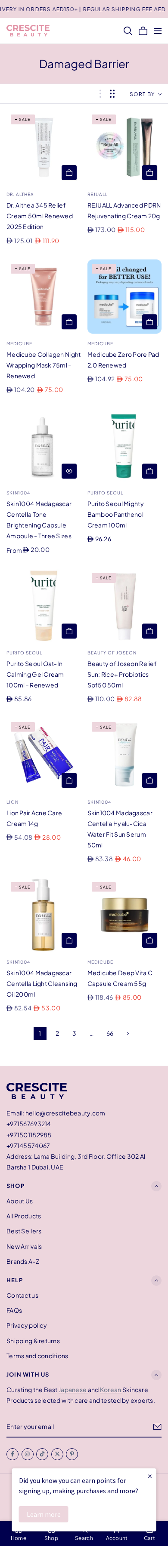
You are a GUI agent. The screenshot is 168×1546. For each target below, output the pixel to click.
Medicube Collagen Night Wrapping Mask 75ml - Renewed (43, 365)
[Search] (128, 31)
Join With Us (27, 1374)
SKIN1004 (18, 492)
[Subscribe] (157, 1427)
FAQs (14, 1310)
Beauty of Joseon (112, 652)
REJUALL (97, 194)
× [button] (150, 1476)
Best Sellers (23, 1231)
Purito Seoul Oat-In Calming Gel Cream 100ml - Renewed (35, 674)
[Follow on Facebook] (12, 1454)
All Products (23, 1216)
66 (110, 1033)
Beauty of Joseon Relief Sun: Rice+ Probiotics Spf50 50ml (122, 674)
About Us (19, 1201)
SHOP (15, 1186)
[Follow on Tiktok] (42, 1454)
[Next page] (127, 1033)
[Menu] (158, 31)
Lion (12, 802)
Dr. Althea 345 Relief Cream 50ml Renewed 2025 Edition (39, 215)
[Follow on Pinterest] (72, 1454)
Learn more (44, 1514)
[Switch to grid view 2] (112, 94)
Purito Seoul (105, 492)
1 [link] (40, 1033)
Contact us (22, 1295)
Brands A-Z (22, 1261)
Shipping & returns (33, 1340)
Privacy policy (26, 1325)
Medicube (19, 343)
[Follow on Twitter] (57, 1454)
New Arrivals (24, 1246)
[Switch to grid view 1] (100, 94)
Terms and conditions (37, 1355)
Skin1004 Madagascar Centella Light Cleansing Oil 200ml (42, 983)
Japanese (73, 1389)
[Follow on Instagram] (28, 1454)
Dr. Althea (20, 194)
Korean (111, 1389)
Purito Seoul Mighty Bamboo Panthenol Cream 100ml (115, 514)
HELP (14, 1280)
